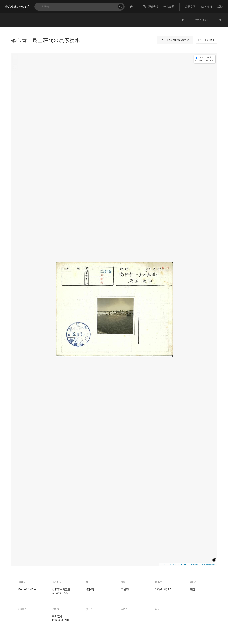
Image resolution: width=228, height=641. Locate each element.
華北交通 (168, 6)
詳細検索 (152, 6)
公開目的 (190, 6)
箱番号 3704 (201, 19)
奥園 (192, 589)
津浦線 (125, 589)
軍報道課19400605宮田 (60, 618)
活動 (220, 6)
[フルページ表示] (15, 67)
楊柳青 (90, 589)
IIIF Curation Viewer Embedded (174, 564)
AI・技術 (206, 6)
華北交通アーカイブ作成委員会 (203, 564)
